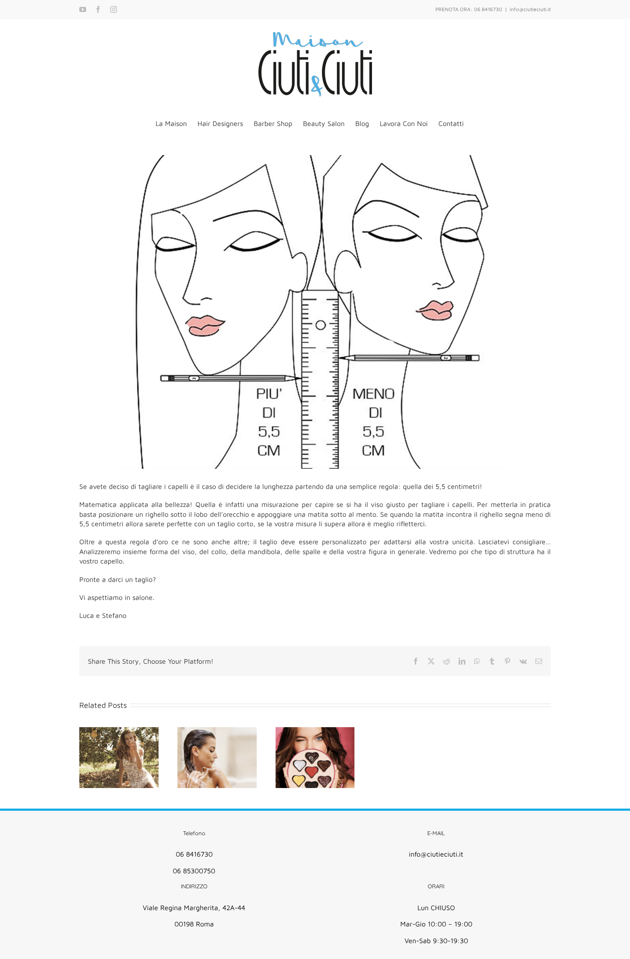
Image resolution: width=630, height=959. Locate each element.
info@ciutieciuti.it (530, 9)
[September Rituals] (315, 757)
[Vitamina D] (119, 757)
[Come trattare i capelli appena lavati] (217, 757)
